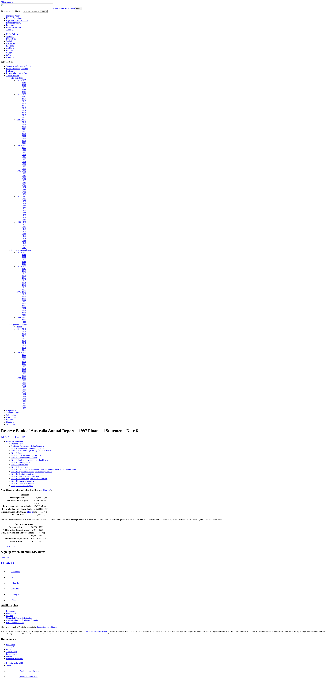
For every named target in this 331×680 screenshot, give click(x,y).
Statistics (9, 41)
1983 (24, 189)
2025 (24, 82)
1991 (24, 168)
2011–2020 (21, 94)
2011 (24, 117)
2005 (24, 134)
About (19, 327)
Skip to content (7, 2)
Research (10, 46)
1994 (24, 161)
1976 (24, 208)
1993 (24, 164)
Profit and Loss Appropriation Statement (27, 446)
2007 (24, 129)
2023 (24, 87)
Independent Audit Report (22, 486)
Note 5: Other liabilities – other (24, 458)
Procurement (11, 654)
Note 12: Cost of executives (22, 474)
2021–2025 (21, 80)
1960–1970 (21, 222)
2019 (24, 99)
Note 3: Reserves (18, 453)
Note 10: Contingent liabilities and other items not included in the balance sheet (43, 469)
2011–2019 (21, 329)
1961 (24, 245)
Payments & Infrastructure (17, 20)
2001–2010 (21, 120)
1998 (24, 152)
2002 (24, 141)
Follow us (7, 562)
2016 (24, 106)
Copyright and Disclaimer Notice (96, 631)
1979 (24, 201)
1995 (24, 159)
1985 (24, 185)
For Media (10, 645)
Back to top (10, 546)
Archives (10, 48)
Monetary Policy (13, 16)
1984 (24, 187)
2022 (24, 89)
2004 (24, 136)
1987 (24, 180)
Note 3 (30, 512)
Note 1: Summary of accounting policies (27, 448)
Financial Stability (13, 23)
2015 (24, 108)
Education (10, 50)
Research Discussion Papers (17, 73)
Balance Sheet (17, 444)
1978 (24, 203)
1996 (24, 157)
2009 (24, 124)
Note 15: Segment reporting (22, 481)
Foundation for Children (47, 627)
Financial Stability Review (17, 68)
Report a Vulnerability (15, 663)
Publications (11, 39)
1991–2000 (21, 145)
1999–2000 (21, 317)
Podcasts (9, 420)
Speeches (10, 36)
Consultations (11, 417)
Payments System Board (21, 250)
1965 (24, 236)
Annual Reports (12, 75)
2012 (24, 115)
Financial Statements (14, 441)
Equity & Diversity (19, 324)
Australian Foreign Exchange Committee (23, 620)
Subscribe (5, 557)
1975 (24, 210)
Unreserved (11, 613)
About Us (10, 30)
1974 (24, 213)
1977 (24, 206)
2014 (24, 110)
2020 (24, 96)
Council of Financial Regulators (19, 618)
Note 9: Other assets (19, 467)
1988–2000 (21, 378)
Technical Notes (12, 413)
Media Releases (12, 34)
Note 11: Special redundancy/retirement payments (31, 472)
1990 (24, 173)
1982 (24, 192)
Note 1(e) (47, 490)
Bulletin (9, 71)
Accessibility (11, 652)
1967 (24, 231)
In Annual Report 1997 (13, 437)
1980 (24, 199)
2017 (24, 103)
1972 (24, 217)
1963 (24, 241)
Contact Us (10, 57)
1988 (24, 178)
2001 (24, 143)
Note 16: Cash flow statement (23, 483)
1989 (24, 175)
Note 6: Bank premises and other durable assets (30, 460)
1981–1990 (21, 171)
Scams (9, 665)
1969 (24, 227)
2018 (24, 101)
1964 (24, 238)
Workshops (10, 424)
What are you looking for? (11, 11)
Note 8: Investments (19, 465)
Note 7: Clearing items (20, 462)
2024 (24, 85)
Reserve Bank (17, 78)
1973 (24, 215)
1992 (24, 166)
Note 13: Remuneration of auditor (25, 476)
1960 (24, 248)
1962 (24, 243)
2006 (24, 131)
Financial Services (13, 27)
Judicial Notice (12, 647)
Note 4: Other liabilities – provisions (26, 455)
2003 (24, 138)
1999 (24, 150)
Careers (9, 53)
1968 (24, 229)
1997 (24, 154)
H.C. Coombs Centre (15, 622)
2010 (24, 122)
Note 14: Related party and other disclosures (29, 479)
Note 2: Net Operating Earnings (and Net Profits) (31, 451)
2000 (24, 148)
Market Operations (13, 18)
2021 (24, 92)
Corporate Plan (12, 410)
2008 (24, 127)
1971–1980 (21, 196)
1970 (24, 224)
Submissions (11, 415)
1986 (24, 182)
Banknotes (10, 25)
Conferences (11, 422)
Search (44, 11)
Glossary (9, 656)
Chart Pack (10, 43)
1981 (24, 194)
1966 (24, 234)
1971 (24, 220)
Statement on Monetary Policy (18, 66)
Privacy (9, 649)
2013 (24, 113)
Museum (9, 615)
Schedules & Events (14, 659)
